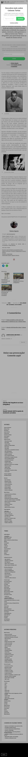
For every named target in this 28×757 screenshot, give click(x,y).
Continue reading (14, 22)
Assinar (20, 18)
